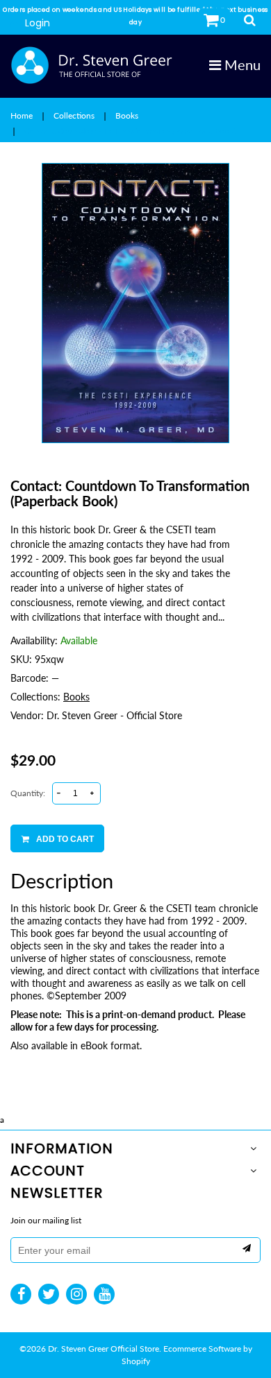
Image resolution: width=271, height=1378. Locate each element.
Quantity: (27, 793)
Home (21, 115)
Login (37, 23)
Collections (74, 115)
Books (126, 115)
